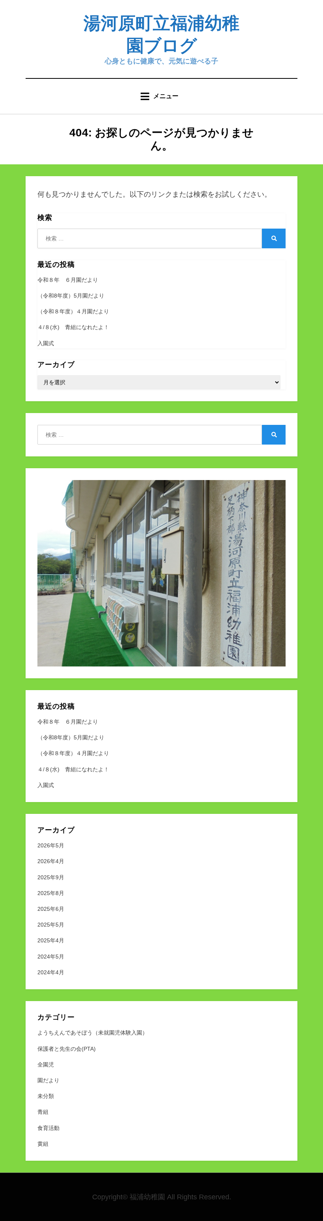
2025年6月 (50, 909)
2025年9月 (50, 877)
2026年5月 (50, 845)
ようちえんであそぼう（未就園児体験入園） (92, 1032)
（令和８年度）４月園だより (73, 311)
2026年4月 (50, 861)
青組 (42, 1112)
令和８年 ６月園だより (67, 280)
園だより (48, 1080)
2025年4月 (50, 940)
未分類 (45, 1096)
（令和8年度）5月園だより (70, 295)
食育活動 (48, 1128)
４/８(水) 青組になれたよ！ (73, 327)
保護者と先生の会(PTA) (66, 1049)
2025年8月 (50, 893)
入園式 (45, 343)
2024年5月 (50, 956)
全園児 (45, 1064)
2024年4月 (50, 972)
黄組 (42, 1144)
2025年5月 (50, 924)
